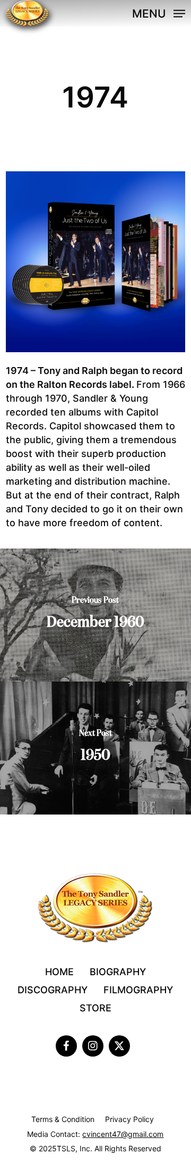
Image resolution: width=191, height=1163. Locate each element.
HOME (59, 971)
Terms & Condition (62, 1119)
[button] (158, 12)
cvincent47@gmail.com (122, 1134)
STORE (95, 1008)
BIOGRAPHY (118, 971)
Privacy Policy (129, 1119)
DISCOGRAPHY (53, 989)
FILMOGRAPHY (138, 989)
